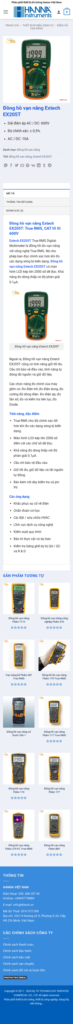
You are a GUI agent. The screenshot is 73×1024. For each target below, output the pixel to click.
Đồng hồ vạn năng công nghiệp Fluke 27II (54, 620)
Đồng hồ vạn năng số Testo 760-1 (19, 733)
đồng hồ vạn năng (20, 156)
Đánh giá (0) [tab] (14, 210)
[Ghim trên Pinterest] (27, 166)
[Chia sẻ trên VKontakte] (33, 166)
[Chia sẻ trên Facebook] (11, 166)
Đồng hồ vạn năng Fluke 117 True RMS (54, 733)
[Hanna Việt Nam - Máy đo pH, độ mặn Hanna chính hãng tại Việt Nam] (33, 12)
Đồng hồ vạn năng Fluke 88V (54, 847)
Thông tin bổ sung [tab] (19, 201)
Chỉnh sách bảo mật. (17, 957)
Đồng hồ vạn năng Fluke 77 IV (19, 620)
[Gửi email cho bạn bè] (22, 166)
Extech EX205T (42, 156)
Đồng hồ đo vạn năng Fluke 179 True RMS (54, 677)
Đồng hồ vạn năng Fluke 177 (54, 790)
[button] (6, 12)
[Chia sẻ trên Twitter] (16, 166)
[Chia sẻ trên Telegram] (50, 166)
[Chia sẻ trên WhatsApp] (6, 166)
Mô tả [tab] (10, 193)
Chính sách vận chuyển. (19, 964)
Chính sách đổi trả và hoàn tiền (24, 970)
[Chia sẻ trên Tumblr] (44, 166)
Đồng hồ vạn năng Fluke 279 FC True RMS (18, 847)
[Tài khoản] (59, 11)
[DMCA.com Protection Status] (15, 977)
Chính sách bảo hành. (17, 951)
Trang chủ (12, 25)
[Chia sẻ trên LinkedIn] (39, 166)
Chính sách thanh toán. (18, 944)
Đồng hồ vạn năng (28, 149)
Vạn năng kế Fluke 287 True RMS (19, 677)
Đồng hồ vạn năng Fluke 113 (19, 790)
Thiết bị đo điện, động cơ (38, 25)
